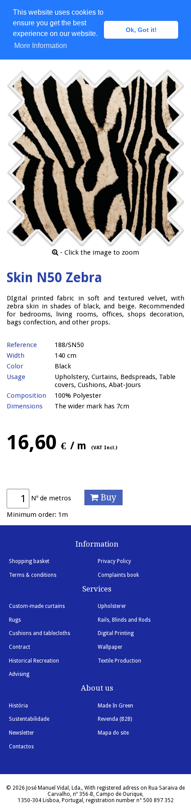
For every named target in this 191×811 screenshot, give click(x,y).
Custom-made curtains (37, 606)
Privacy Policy (114, 561)
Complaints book (118, 575)
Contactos (21, 746)
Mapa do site (113, 733)
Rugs (15, 620)
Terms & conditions (32, 575)
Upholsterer (112, 606)
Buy (107, 497)
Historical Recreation (34, 661)
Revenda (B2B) (115, 719)
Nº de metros (51, 498)
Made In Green (115, 706)
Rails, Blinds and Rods (124, 620)
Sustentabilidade (29, 719)
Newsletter (21, 733)
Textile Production (119, 661)
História (18, 706)
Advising (19, 674)
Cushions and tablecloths (39, 633)
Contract (19, 647)
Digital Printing (116, 633)
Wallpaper (110, 647)
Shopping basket (29, 561)
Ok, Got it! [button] (141, 29)
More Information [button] (40, 45)
